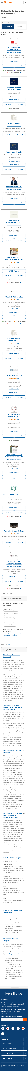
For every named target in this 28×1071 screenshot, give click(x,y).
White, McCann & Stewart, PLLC (14, 415)
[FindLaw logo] (9, 2)
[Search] (25, 2)
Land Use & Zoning (9, 617)
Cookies (23, 1067)
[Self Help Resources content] (25, 1048)
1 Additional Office (14, 309)
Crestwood (6, 634)
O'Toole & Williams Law (14, 297)
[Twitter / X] (12, 1028)
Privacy (9, 1067)
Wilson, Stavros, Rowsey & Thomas (14, 562)
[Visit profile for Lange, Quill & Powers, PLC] (14, 488)
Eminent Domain (8, 609)
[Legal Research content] (25, 1053)
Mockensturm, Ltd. (14, 186)
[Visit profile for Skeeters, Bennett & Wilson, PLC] (14, 332)
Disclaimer (15, 1067)
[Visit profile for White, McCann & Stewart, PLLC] (14, 408)
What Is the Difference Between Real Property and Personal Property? (12, 707)
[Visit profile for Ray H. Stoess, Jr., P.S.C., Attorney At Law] (14, 251)
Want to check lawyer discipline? (10, 940)
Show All (3, 644)
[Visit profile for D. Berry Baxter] (14, 117)
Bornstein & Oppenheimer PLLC (14, 221)
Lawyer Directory (5, 6)
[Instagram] (18, 1028)
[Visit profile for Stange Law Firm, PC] (14, 146)
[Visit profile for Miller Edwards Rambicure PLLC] (14, 42)
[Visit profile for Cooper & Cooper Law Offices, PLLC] (14, 81)
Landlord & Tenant (9, 621)
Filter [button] (4, 17)
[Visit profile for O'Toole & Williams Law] (14, 291)
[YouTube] (7, 1028)
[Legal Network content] (25, 1058)
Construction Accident (9, 625)
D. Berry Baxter (14, 123)
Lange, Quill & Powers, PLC (14, 494)
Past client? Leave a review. (14, 52)
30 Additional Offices (14, 161)
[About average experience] (20, 72)
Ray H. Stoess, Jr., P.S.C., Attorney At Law (14, 258)
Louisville (14, 635)
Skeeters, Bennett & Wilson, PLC (14, 339)
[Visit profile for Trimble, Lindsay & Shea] (14, 525)
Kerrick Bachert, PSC (14, 375)
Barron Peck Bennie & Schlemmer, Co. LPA (14, 456)
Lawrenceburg (6, 635)
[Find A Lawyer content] (25, 1044)
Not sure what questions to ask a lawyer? (12, 911)
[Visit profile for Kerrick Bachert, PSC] (14, 370)
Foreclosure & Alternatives (11, 613)
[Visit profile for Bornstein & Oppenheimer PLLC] (14, 214)
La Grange (13, 634)
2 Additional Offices (14, 389)
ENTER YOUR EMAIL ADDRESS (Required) (11, 1016)
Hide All (9, 644)
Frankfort (19, 634)
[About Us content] (25, 1039)
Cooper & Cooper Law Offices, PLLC (14, 88)
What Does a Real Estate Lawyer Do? (11, 656)
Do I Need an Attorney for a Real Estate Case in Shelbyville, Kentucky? (12, 815)
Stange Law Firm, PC (14, 152)
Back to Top (15, 987)
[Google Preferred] (2, 1033)
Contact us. (16, 1006)
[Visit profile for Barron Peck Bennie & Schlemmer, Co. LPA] (14, 449)
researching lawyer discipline (13, 954)
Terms (3, 1067)
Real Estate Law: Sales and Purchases (12, 751)
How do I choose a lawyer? (12, 858)
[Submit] (25, 1019)
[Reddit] (23, 1028)
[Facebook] (2, 1028)
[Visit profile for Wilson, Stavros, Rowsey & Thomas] (14, 556)
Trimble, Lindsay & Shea (14, 531)
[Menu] (2, 2)
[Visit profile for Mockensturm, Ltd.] (14, 181)
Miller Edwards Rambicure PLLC (14, 48)
